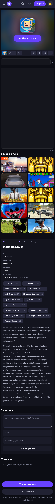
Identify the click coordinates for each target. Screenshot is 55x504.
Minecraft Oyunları (33, 294)
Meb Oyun (12, 294)
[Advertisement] (27, 62)
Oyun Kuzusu (13, 299)
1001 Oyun (12, 283)
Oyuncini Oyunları (15, 305)
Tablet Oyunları (14, 315)
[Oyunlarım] (29, 4)
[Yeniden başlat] (44, 53)
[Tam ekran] (50, 53)
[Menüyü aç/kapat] (3, 3)
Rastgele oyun (29, 484)
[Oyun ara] (22, 4)
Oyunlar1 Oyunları (15, 310)
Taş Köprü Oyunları (38, 315)
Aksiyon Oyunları (15, 289)
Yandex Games (13, 321)
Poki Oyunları (38, 310)
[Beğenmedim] (19, 53)
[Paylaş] (39, 53)
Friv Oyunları (37, 289)
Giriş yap (40, 4)
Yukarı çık (29, 491)
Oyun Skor (33, 299)
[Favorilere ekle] (33, 53)
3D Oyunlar (17, 242)
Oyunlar (6, 242)
